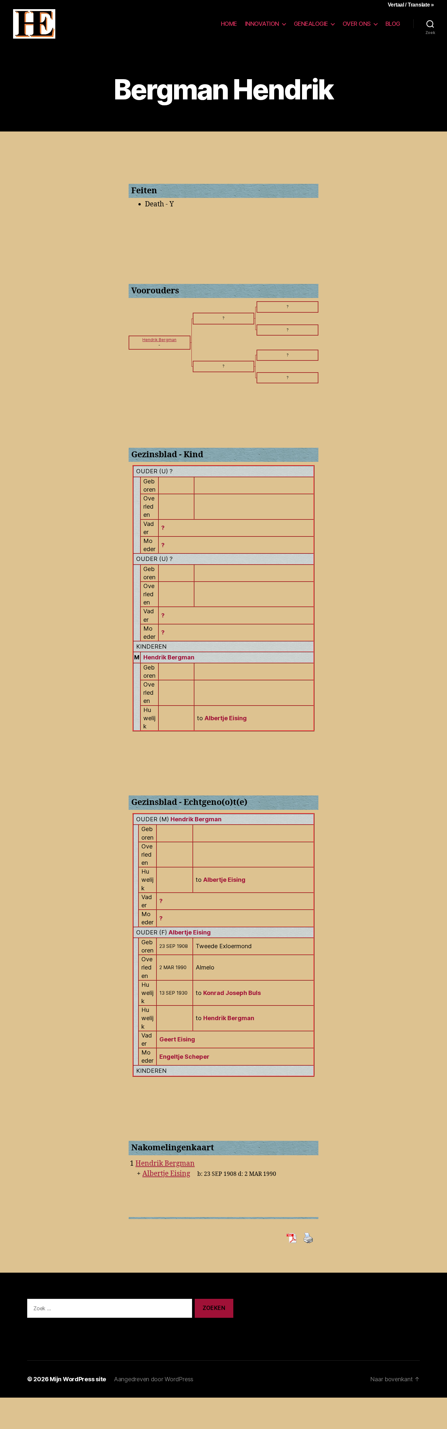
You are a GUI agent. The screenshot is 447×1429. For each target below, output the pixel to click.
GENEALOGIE (311, 23)
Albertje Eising (190, 932)
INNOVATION (262, 23)
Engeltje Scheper (184, 1056)
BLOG (392, 23)
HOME (229, 23)
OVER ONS (357, 23)
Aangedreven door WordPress (153, 1379)
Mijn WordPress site (78, 1379)
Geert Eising (177, 1039)
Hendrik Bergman (168, 657)
